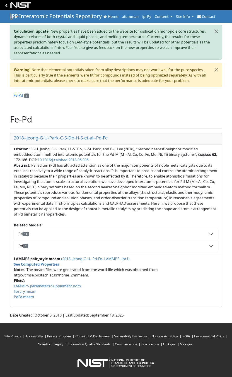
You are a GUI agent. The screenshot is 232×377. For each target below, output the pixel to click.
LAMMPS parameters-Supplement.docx (47, 285)
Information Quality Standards (89, 344)
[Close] (216, 31)
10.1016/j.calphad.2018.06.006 (63, 159)
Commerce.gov (126, 344)
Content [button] (162, 16)
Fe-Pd (20, 95)
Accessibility (34, 336)
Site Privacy (12, 336)
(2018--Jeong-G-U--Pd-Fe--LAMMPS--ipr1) (95, 258)
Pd (23, 245)
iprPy (146, 16)
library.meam (25, 291)
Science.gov (150, 344)
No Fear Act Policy (165, 336)
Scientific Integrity (50, 344)
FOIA (186, 336)
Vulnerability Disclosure (130, 336)
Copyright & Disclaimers (92, 336)
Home (113, 16)
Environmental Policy (209, 336)
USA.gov (169, 344)
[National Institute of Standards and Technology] (17, 6)
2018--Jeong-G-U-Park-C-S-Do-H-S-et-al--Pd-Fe (61, 138)
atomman (130, 16)
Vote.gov (186, 344)
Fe (23, 233)
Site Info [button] (183, 16)
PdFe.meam (24, 296)
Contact (208, 16)
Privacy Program (59, 336)
